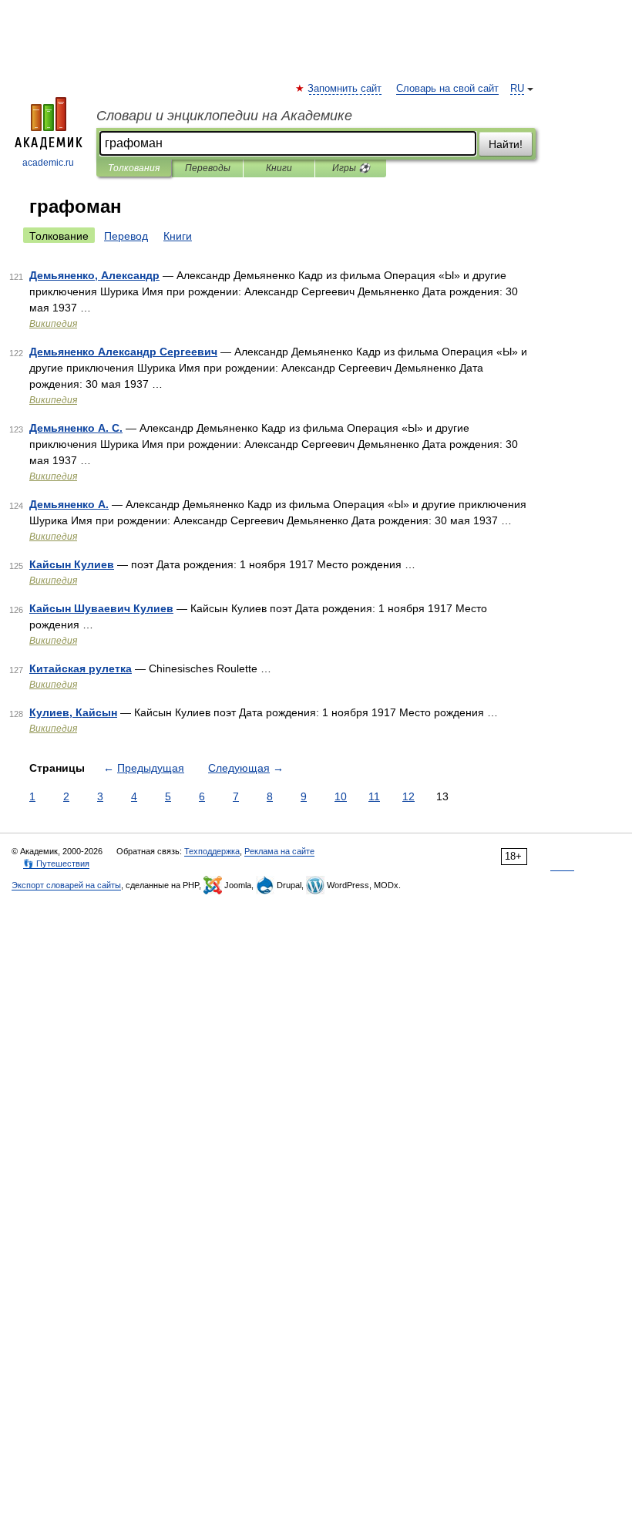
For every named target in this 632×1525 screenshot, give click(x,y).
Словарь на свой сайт (447, 88)
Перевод (126, 236)
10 (340, 796)
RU (517, 88)
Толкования (134, 168)
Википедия (53, 323)
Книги (279, 168)
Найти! (506, 144)
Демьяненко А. (69, 504)
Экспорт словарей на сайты (66, 885)
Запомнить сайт (345, 88)
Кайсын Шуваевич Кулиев (101, 608)
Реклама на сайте (279, 851)
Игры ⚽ (351, 168)
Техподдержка (212, 851)
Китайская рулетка (80, 668)
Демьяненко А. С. (76, 428)
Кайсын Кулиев (71, 564)
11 (374, 796)
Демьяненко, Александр (94, 275)
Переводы (207, 168)
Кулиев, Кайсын (73, 712)
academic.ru (48, 162)
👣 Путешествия (56, 863)
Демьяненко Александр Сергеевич (123, 351)
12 (408, 796)
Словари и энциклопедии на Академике (224, 115)
